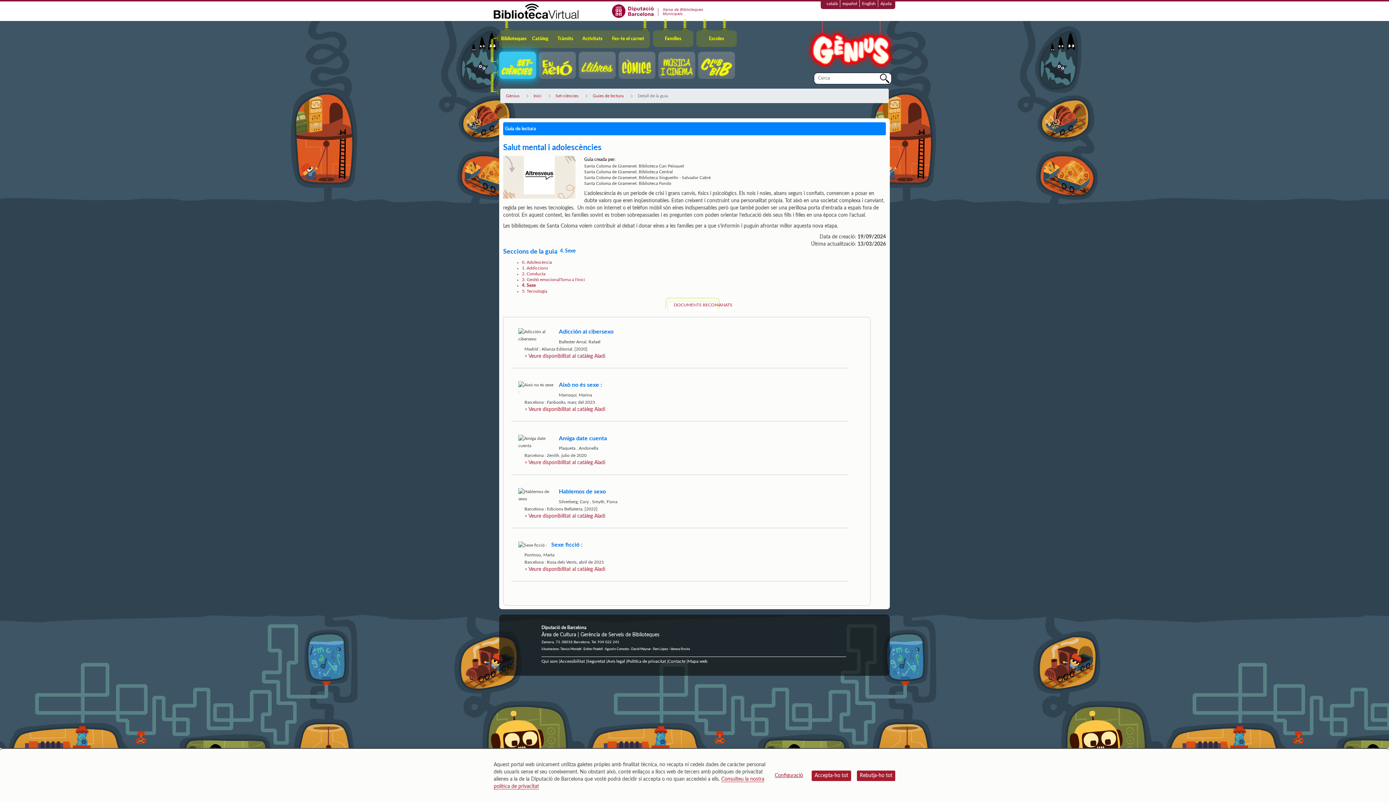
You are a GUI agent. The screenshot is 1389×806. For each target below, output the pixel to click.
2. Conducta (533, 274)
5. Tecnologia (534, 291)
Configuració (789, 775)
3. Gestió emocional (541, 279)
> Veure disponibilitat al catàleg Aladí (564, 356)
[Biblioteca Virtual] (536, 11)
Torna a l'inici (572, 279)
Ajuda (886, 3)
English (869, 3)
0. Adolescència (537, 262)
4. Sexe (529, 285)
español (849, 3)
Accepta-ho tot (831, 775)
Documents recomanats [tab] (696, 305)
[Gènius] (850, 46)
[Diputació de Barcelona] (658, 11)
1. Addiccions (535, 268)
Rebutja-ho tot (876, 775)
